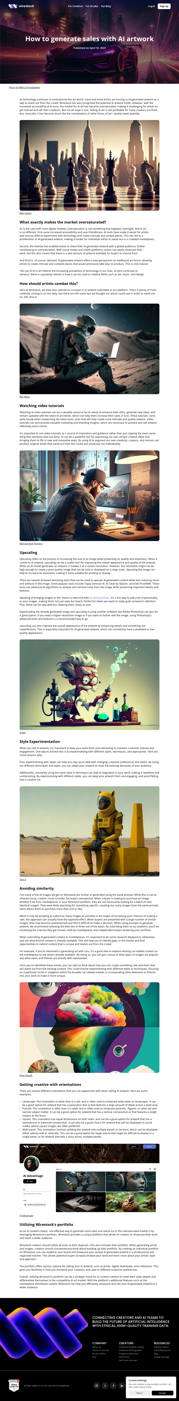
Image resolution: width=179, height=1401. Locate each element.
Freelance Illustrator (128, 1353)
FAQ (94, 1357)
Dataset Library (161, 1347)
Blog (156, 1353)
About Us (96, 1347)
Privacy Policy (98, 1353)
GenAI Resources (162, 1350)
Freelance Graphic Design (131, 1347)
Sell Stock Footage (128, 1360)
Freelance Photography (130, 1350)
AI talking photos (99, 597)
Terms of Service (100, 1350)
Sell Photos (124, 1357)
